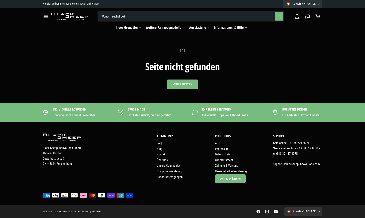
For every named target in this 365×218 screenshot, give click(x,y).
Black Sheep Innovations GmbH (65, 211)
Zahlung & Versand (226, 165)
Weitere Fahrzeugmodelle (163, 27)
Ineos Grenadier (127, 27)
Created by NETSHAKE (91, 211)
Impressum (222, 149)
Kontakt (161, 154)
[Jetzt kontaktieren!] (307, 16)
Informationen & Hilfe (229, 27)
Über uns (162, 160)
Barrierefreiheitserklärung (231, 171)
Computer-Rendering (169, 171)
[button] (46, 16)
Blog (159, 149)
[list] (182, 112)
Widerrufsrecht (224, 160)
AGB (217, 143)
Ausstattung (197, 27)
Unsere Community (168, 165)
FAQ (159, 143)
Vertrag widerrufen (230, 178)
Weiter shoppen (182, 84)
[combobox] (191, 16)
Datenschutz (222, 154)
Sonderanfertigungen (170, 177)
